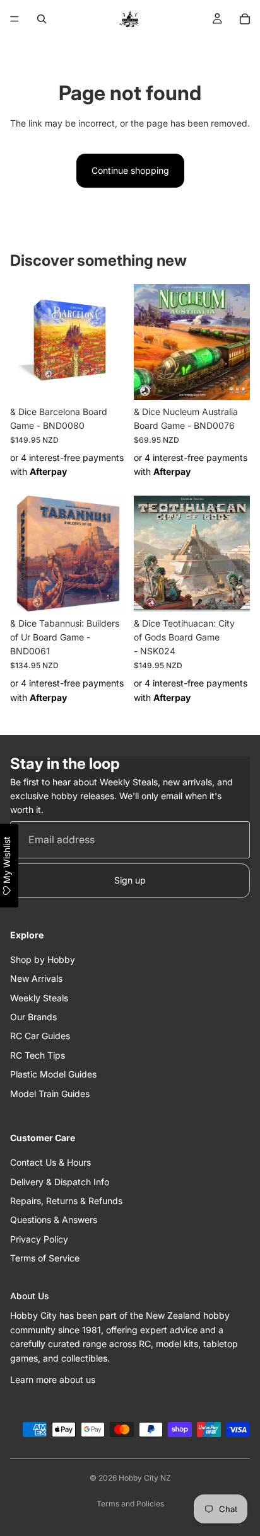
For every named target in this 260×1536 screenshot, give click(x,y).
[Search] (42, 19)
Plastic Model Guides (53, 1074)
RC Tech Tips (37, 1055)
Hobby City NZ (145, 1477)
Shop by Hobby (42, 959)
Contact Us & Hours (50, 1162)
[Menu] (14, 18)
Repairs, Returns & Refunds (66, 1200)
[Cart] (245, 19)
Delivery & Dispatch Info (59, 1181)
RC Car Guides (40, 1035)
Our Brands (33, 1016)
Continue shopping (130, 170)
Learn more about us (52, 1379)
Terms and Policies (130, 1503)
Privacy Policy (39, 1239)
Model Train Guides (50, 1093)
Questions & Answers (53, 1219)
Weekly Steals (39, 998)
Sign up (130, 880)
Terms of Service (45, 1258)
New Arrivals (36, 978)
